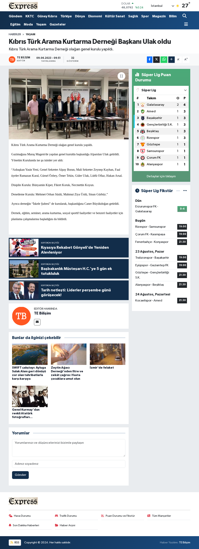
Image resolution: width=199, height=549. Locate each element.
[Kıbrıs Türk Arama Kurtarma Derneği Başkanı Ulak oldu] (69, 104)
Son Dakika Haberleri (26, 525)
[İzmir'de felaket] (107, 354)
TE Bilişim (42, 313)
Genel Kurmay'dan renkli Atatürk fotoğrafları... (25, 413)
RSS (16, 542)
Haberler (15, 34)
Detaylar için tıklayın (161, 176)
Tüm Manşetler (161, 515)
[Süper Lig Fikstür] (185, 190)
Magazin (159, 16)
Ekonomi (95, 16)
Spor (145, 16)
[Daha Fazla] (171, 59)
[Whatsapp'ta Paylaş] (164, 59)
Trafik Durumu (68, 515)
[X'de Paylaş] (156, 59)
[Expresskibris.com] (23, 5)
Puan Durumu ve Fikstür (120, 515)
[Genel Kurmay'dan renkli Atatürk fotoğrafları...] (30, 396)
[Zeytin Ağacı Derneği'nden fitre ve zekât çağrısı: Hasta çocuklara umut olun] (68, 354)
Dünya (80, 16)
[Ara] (184, 16)
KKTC (29, 16)
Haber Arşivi (67, 525)
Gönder (20, 475)
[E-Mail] (37, 322)
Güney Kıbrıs (47, 16)
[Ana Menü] (185, 24)
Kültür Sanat (115, 16)
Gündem (15, 16)
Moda (28, 24)
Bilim (173, 16)
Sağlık (133, 16)
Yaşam (41, 24)
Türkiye (66, 16)
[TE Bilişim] (21, 316)
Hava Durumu (22, 515)
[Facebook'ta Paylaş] (149, 59)
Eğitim (15, 24)
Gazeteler (58, 24)
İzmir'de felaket (102, 367)
